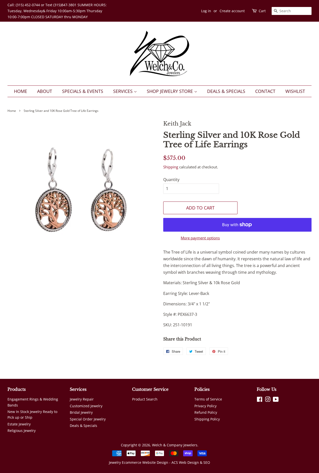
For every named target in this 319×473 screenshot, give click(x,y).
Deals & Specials (226, 91)
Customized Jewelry (86, 406)
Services (123, 91)
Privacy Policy (205, 406)
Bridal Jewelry (81, 412)
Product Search (145, 399)
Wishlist (295, 91)
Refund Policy (205, 412)
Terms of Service (208, 399)
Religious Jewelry (21, 430)
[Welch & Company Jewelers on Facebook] (259, 400)
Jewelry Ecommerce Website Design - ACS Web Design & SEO (159, 462)
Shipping (170, 166)
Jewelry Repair (82, 399)
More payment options (200, 237)
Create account (232, 10)
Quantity (171, 179)
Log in (206, 10)
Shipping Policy (207, 419)
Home (20, 91)
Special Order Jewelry (88, 419)
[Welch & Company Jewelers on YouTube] (276, 400)
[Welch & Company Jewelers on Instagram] (267, 400)
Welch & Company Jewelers (174, 445)
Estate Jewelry (19, 424)
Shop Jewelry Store (170, 91)
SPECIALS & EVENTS (82, 91)
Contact (265, 91)
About (44, 91)
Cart (262, 10)
